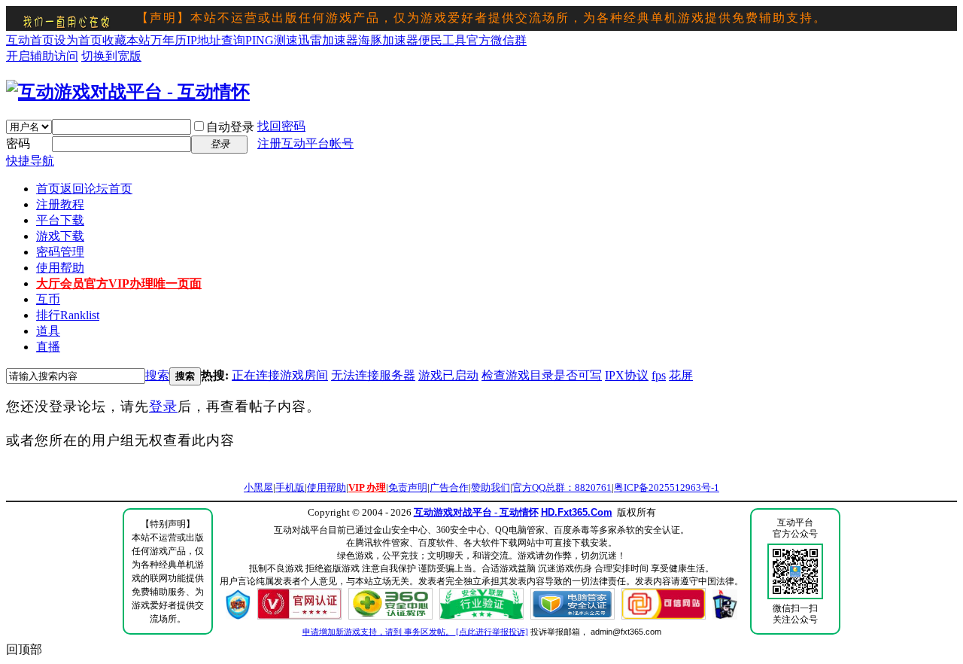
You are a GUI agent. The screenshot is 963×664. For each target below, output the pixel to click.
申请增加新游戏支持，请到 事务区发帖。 (379, 631)
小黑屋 (258, 487)
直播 (48, 346)
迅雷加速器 (328, 40)
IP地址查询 (216, 40)
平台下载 (60, 220)
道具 (48, 330)
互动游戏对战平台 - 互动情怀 (476, 512)
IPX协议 (627, 375)
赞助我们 (490, 487)
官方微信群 (496, 40)
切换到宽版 (111, 56)
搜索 (157, 375)
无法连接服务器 (373, 375)
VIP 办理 (367, 487)
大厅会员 (119, 283)
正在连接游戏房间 (280, 375)
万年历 (168, 40)
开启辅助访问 (42, 56)
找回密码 (281, 126)
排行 (67, 315)
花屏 (681, 375)
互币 (48, 299)
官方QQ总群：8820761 (562, 487)
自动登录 (230, 126)
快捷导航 (30, 160)
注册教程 (60, 204)
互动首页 (30, 40)
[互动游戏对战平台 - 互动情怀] (128, 92)
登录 (163, 406)
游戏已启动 (448, 375)
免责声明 (407, 487)
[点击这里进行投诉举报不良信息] (238, 616)
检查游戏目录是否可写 (542, 375)
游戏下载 (60, 236)
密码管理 (60, 251)
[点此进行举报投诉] (492, 631)
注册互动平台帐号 (305, 143)
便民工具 (442, 40)
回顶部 (24, 649)
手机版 (290, 487)
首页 (84, 188)
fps (659, 375)
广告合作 (449, 487)
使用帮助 (60, 267)
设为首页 (78, 40)
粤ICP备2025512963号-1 (666, 487)
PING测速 (271, 40)
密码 (18, 143)
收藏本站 (126, 40)
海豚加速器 (388, 40)
